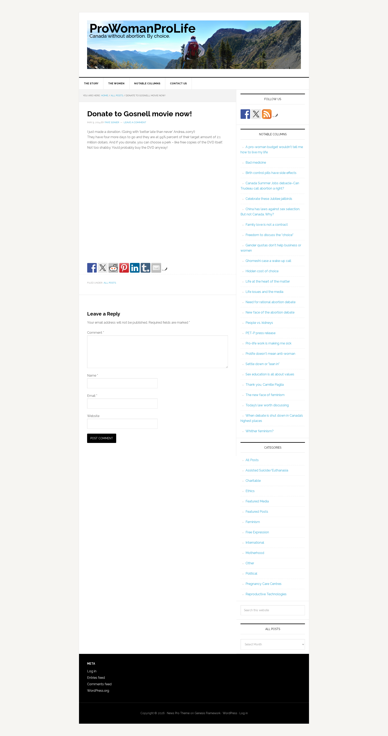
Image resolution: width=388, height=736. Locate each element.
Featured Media (257, 501)
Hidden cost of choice (262, 271)
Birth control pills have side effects (271, 173)
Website (93, 416)
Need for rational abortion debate (270, 302)
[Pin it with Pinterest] (124, 268)
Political (251, 573)
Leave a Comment (135, 122)
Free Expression (257, 532)
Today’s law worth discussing (267, 405)
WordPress (230, 713)
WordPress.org (98, 691)
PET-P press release (260, 333)
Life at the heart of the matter (268, 281)
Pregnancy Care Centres (264, 584)
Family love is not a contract (267, 225)
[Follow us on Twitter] (256, 114)
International (255, 542)
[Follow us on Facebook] (245, 114)
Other (250, 563)
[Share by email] (156, 268)
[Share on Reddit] (113, 268)
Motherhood (255, 553)
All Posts (110, 282)
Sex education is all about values (270, 374)
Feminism (253, 522)
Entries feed (96, 678)
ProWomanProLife (194, 44)
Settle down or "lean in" (262, 364)
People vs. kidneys (259, 323)
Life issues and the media (264, 292)
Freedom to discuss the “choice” (269, 235)
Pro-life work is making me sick (268, 343)
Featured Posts (257, 512)
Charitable (253, 481)
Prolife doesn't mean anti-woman (270, 354)
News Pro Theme (178, 713)
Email (92, 396)
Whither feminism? (260, 431)
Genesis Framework (207, 713)
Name (92, 375)
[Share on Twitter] (103, 268)
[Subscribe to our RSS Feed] (267, 114)
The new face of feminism (265, 395)
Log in (91, 671)
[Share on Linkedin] (135, 268)
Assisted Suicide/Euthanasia (267, 470)
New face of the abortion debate (270, 312)
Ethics (250, 491)
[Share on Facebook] (92, 268)
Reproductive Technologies (266, 594)
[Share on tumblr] (145, 268)
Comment (95, 333)
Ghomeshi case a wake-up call (268, 261)
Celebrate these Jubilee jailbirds (269, 199)
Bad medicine (256, 162)
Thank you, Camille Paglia (265, 385)
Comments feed (99, 684)
